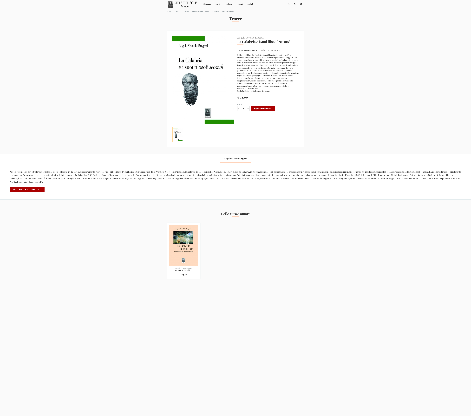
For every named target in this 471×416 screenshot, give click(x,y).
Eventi (240, 4)
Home (169, 12)
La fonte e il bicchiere (184, 270)
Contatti (250, 4)
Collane (229, 4)
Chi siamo (207, 4)
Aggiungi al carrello (262, 108)
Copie (239, 104)
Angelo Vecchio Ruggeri (250, 37)
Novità (217, 4)
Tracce (186, 12)
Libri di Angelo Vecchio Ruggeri (27, 189)
